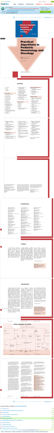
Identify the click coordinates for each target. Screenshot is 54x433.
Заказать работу (48, 4)
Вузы (14, 4)
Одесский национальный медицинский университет (22, 9)
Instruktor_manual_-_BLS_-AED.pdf (9, 428)
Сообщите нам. (36, 8)
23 (51, 420)
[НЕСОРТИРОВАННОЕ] (12, 11)
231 (51, 412)
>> (53, 17)
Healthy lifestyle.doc (6, 416)
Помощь (2, 431)
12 (40, 17)
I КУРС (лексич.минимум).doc (8, 426)
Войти (3, 1)
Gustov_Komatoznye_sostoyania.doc (10, 414)
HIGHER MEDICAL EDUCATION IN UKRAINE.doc (12, 420)
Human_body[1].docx (6, 424)
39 (51, 428)
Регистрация (7, 1)
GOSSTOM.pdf (5, 412)
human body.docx (6, 422)
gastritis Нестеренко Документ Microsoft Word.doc (13, 410)
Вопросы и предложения (17, 431)
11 (37, 17)
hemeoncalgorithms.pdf (7, 418)
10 (35, 17)
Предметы (21, 4)
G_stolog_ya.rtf (5, 408)
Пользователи (30, 4)
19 (51, 418)
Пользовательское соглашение (28, 431)
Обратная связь (8, 431)
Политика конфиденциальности (41, 431)
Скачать (45, 11)
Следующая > (48, 17)
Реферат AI (39, 4)
